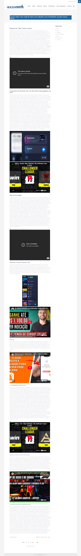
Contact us (69, 6)
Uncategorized (14, 537)
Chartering (39, 6)
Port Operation (52, 6)
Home (29, 6)
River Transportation (61, 6)
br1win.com (49, 45)
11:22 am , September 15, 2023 (42, 537)
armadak (40, 554)
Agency (45, 6)
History (33, 6)
